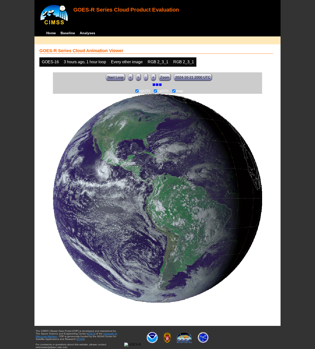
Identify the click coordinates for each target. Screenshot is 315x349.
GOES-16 (50, 62)
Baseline (68, 33)
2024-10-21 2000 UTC (192, 77)
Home (51, 33)
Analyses (87, 33)
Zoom (164, 77)
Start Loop (115, 77)
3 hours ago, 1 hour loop (85, 62)
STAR (80, 339)
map (179, 91)
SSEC (91, 333)
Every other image (127, 62)
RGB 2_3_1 (158, 62)
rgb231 (144, 91)
